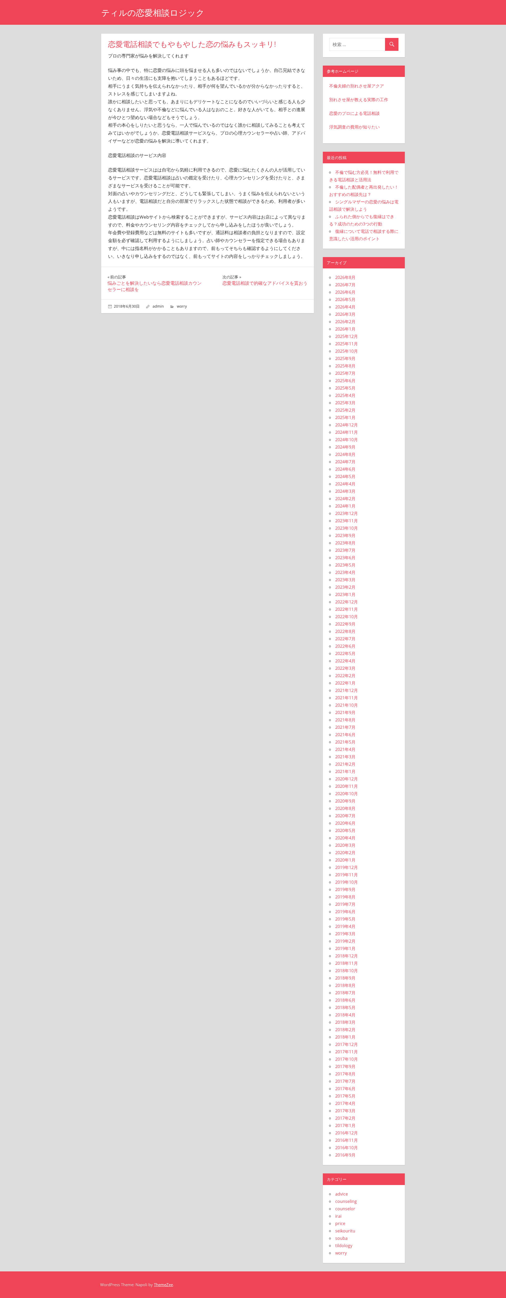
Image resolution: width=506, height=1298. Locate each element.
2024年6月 (345, 469)
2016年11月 (346, 1140)
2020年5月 (345, 830)
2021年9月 (345, 712)
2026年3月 (345, 314)
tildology (343, 1245)
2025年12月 (346, 336)
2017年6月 (345, 1089)
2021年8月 (345, 720)
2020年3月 (345, 845)
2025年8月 (345, 366)
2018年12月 (346, 956)
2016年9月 (345, 1155)
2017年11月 (346, 1052)
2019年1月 (345, 948)
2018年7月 (345, 993)
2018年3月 (345, 1022)
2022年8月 (345, 631)
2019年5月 (345, 919)
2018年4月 (345, 1015)
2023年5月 (345, 565)
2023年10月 (346, 528)
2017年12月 (346, 1044)
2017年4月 (345, 1103)
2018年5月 (345, 1007)
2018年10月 (346, 971)
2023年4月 (345, 572)
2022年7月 (345, 639)
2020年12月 (346, 779)
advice (341, 1194)
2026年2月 (345, 321)
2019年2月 (345, 941)
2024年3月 (345, 491)
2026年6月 (345, 292)
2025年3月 (345, 403)
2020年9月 (345, 801)
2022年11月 (346, 609)
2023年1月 (345, 594)
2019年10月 (346, 882)
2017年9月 (345, 1066)
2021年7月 (345, 727)
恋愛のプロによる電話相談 (354, 113)
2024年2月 (345, 499)
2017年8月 (345, 1074)
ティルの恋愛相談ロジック (153, 13)
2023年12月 (346, 513)
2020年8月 (345, 808)
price (340, 1223)
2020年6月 (345, 823)
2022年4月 (345, 661)
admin (158, 306)
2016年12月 (346, 1133)
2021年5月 (345, 742)
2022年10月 (346, 617)
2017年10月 (346, 1059)
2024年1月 (345, 506)
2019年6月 (345, 911)
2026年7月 (345, 285)
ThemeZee (163, 1284)
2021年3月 (345, 757)
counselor (345, 1209)
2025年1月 (345, 417)
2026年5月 (345, 299)
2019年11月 (346, 875)
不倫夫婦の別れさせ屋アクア (356, 86)
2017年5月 (345, 1096)
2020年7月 (345, 816)
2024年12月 (346, 425)
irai (338, 1216)
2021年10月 (346, 705)
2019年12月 (346, 867)
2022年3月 (345, 668)
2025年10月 (346, 351)
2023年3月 (345, 580)
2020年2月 (345, 853)
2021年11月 (346, 698)
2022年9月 (345, 624)
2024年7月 (345, 462)
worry (182, 306)
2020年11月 (346, 786)
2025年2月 (345, 410)
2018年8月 (345, 985)
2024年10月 (346, 439)
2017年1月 (345, 1125)
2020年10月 (346, 793)
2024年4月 (345, 484)
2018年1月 (345, 1037)
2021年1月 (345, 771)
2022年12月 (346, 602)
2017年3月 (345, 1111)
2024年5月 (345, 476)
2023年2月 (345, 587)
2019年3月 (345, 934)
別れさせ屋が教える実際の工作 (358, 99)
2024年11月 (346, 432)
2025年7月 (345, 373)
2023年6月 (345, 557)
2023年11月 (346, 521)
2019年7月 (345, 904)
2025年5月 (345, 388)
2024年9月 (345, 447)
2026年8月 (345, 277)
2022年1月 (345, 683)
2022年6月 (345, 646)
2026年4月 (345, 307)
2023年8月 (345, 543)
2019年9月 (345, 889)
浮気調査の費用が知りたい (354, 127)
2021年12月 (346, 690)
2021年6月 (345, 735)
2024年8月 (345, 454)
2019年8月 (345, 897)
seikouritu (345, 1231)
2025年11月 (346, 344)
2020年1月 (345, 860)
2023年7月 (345, 550)
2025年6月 (345, 381)
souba (341, 1238)
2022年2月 (345, 675)
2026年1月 (345, 329)
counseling (346, 1201)
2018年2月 (345, 1029)
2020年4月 (345, 838)
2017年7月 (345, 1081)
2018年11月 (346, 963)
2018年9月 (345, 978)
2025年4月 (345, 395)
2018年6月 (345, 1000)
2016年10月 (346, 1147)
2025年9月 (345, 358)
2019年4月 (345, 926)
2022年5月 (345, 653)
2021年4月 (345, 749)
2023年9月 (345, 535)
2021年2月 (345, 764)
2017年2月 (345, 1118)
